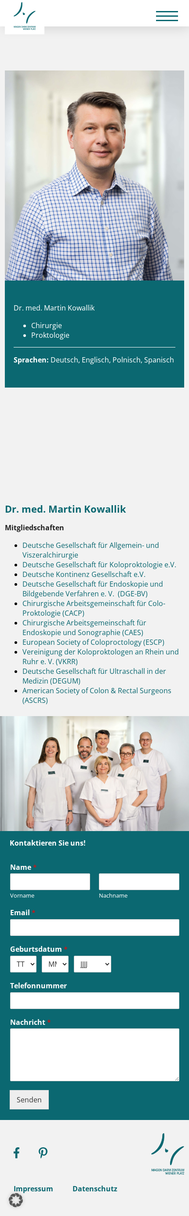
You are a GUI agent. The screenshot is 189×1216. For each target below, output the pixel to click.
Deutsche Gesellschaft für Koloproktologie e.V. (99, 564)
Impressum (33, 1189)
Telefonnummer (38, 986)
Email (23, 912)
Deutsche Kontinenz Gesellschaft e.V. (83, 574)
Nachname (113, 895)
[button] (16, 1200)
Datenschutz (95, 1189)
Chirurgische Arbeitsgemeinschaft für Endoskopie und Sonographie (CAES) (84, 627)
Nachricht (30, 1022)
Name (23, 867)
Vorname (22, 895)
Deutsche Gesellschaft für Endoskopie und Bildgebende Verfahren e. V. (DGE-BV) (92, 589)
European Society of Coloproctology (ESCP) (93, 642)
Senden (29, 1100)
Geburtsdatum (39, 949)
